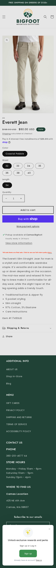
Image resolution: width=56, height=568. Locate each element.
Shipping (6, 133)
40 (29, 172)
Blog (8, 383)
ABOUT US (12, 369)
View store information (18, 243)
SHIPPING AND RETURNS (19, 417)
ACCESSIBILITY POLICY (18, 431)
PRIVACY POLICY (15, 410)
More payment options (28, 226)
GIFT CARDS (13, 403)
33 (17, 165)
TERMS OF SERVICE (16, 424)
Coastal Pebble (15, 153)
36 (7, 172)
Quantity (6, 192)
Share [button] (9, 336)
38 (18, 172)
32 (7, 165)
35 (39, 165)
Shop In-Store (14, 376)
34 (28, 165)
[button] (3, 16)
